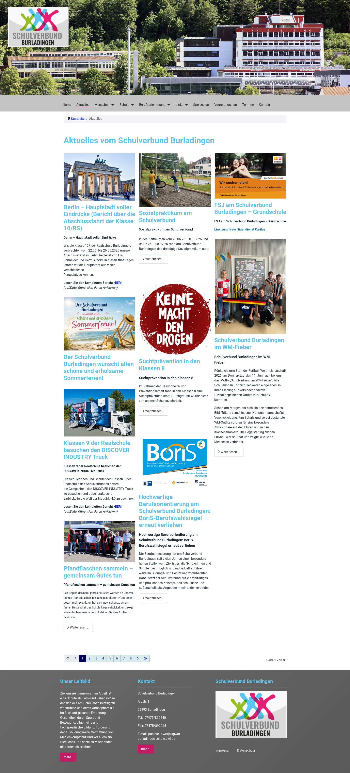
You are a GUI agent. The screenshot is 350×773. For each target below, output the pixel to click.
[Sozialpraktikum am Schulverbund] (174, 180)
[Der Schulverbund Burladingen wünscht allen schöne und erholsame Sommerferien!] (99, 324)
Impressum (224, 750)
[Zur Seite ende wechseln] (145, 658)
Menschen (102, 105)
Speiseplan (201, 105)
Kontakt (264, 105)
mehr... (68, 757)
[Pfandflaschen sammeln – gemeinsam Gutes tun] (99, 541)
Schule (124, 105)
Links (179, 105)
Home (67, 105)
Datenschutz (246, 750)
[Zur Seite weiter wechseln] (137, 658)
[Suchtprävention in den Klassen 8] (174, 319)
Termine (248, 105)
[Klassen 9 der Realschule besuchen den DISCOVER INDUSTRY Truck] (99, 412)
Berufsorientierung (152, 105)
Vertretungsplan (225, 105)
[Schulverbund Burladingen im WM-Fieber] (250, 286)
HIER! (118, 283)
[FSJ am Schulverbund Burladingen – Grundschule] (250, 176)
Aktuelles (82, 105)
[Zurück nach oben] (343, 765)
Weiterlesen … (79, 627)
